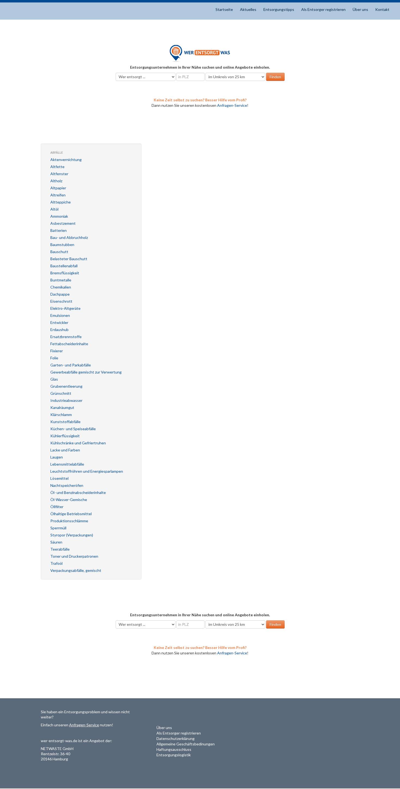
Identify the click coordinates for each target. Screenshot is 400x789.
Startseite (224, 9)
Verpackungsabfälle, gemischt (75, 570)
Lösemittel (59, 478)
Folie (54, 358)
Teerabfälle (60, 549)
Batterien (58, 230)
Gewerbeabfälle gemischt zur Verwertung (86, 372)
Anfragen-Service (232, 105)
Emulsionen (60, 315)
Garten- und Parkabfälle (70, 365)
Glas (54, 379)
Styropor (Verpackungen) (71, 535)
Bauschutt (59, 251)
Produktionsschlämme (69, 520)
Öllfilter (56, 506)
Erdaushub (59, 329)
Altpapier (58, 188)
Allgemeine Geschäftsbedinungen (185, 744)
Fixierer (56, 350)
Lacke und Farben (65, 450)
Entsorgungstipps (278, 9)
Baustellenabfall (64, 265)
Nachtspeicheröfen (66, 485)
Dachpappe (60, 294)
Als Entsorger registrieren (323, 9)
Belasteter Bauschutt (68, 258)
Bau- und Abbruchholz (69, 237)
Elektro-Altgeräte (65, 308)
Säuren (56, 542)
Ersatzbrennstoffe (66, 336)
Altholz (56, 180)
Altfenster (59, 173)
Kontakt (382, 9)
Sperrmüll (58, 528)
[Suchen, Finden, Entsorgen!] (200, 53)
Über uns (360, 9)
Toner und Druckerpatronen (74, 556)
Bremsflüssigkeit (64, 273)
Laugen (56, 457)
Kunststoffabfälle (65, 421)
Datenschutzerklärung (175, 738)
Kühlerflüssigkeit (65, 435)
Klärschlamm (61, 414)
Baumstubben (62, 244)
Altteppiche (60, 202)
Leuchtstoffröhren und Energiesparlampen (86, 471)
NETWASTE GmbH (57, 748)
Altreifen (58, 195)
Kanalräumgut (62, 407)
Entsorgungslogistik (173, 754)
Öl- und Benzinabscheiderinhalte (78, 492)
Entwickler (59, 322)
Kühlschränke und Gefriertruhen (78, 443)
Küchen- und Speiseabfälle (73, 428)
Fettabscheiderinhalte (69, 343)
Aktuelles (248, 9)
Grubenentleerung (66, 386)
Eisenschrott (61, 301)
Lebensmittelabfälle (67, 464)
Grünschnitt (60, 393)
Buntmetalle (60, 280)
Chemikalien (60, 287)
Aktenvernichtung (66, 159)
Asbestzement (63, 223)
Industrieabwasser (66, 400)
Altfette (57, 166)
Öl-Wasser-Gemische (68, 499)
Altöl (54, 209)
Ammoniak (59, 216)
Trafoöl (56, 563)
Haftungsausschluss (173, 749)
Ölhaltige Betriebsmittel (71, 513)
